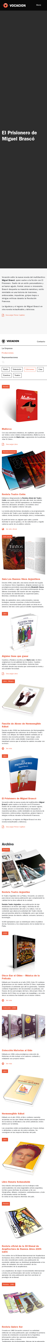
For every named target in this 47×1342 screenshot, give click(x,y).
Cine (40, 370)
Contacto (41, 342)
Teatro (17, 376)
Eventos (6, 376)
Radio (5, 370)
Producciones (8, 353)
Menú (38, 5)
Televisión (17, 370)
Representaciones (10, 358)
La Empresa (7, 349)
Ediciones (30, 370)
